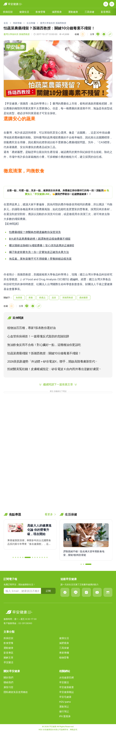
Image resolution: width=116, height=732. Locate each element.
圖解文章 (8, 657)
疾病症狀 (8, 11)
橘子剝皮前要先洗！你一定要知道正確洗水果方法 (39, 252)
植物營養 (64, 657)
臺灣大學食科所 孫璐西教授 (53, 23)
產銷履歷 (83, 297)
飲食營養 (40, 11)
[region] (58, 192)
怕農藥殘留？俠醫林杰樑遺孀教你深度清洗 (35, 232)
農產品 (42, 297)
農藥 (31, 297)
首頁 (6, 23)
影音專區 (106, 11)
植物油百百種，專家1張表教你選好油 (31, 328)
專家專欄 (17, 23)
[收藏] (82, 34)
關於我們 (8, 677)
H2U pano (65, 701)
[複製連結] (110, 34)
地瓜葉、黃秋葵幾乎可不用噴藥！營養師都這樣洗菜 (40, 258)
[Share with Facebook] (104, 34)
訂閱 (48, 590)
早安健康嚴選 (66, 687)
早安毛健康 (65, 696)
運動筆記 (64, 706)
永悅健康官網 (66, 677)
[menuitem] (8, 11)
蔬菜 (54, 297)
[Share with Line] (97, 34)
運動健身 (73, 11)
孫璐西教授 (67, 297)
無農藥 (19, 297)
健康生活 (24, 11)
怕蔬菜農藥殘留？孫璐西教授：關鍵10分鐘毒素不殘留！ (44, 353)
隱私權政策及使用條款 (16, 692)
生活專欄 (31, 23)
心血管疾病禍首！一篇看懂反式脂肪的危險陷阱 (38, 336)
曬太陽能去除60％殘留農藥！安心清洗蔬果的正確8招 (41, 245)
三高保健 (89, 11)
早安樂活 (8, 662)
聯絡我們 (8, 682)
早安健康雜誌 (66, 692)
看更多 (49, 514)
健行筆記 (64, 711)
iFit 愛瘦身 (65, 716)
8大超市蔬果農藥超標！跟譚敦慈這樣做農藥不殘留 (40, 238)
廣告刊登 (8, 687)
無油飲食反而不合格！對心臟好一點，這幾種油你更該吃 (44, 345)
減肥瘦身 (57, 11)
